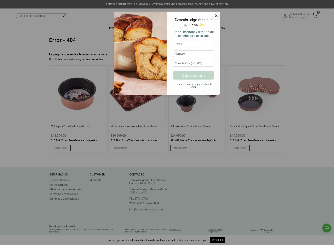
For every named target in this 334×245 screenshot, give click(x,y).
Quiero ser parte (193, 75)
